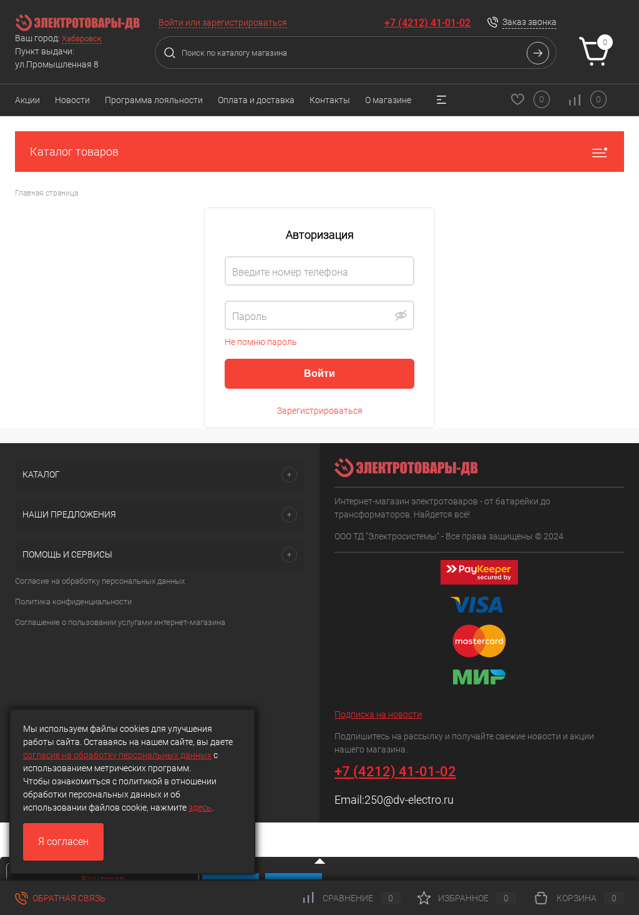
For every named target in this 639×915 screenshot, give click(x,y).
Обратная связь (68, 898)
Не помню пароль (261, 342)
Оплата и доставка (256, 100)
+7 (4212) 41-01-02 (427, 23)
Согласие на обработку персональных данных (100, 581)
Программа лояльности (154, 100)
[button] (400, 315)
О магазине (388, 100)
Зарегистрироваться (320, 411)
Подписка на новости (378, 714)
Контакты (330, 100)
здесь (200, 807)
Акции (27, 100)
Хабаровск (82, 38)
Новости (72, 100)
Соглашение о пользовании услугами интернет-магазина (120, 622)
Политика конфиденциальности (73, 601)
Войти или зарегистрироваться (223, 23)
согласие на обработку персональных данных (117, 755)
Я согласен (63, 842)
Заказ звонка (529, 22)
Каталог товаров (74, 151)
